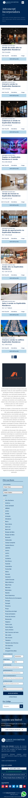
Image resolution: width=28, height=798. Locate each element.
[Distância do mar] (14, 683)
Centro (7, 550)
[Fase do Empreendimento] (14, 678)
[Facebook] (10, 786)
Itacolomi (7, 577)
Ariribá (7, 513)
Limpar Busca (13, 696)
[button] (23, 2)
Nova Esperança (10, 595)
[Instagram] (3, 786)
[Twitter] (13, 786)
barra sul (7, 526)
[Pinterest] (24, 786)
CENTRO (7, 547)
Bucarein (7, 537)
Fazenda (7, 563)
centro (7, 553)
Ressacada (8, 619)
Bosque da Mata (9, 532)
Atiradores (8, 518)
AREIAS (7, 508)
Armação (7, 516)
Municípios (8, 590)
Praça (7, 608)
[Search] (21, 706)
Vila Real (7, 648)
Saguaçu (7, 621)
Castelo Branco (9, 545)
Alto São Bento (9, 500)
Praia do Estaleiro (10, 613)
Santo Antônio (9, 629)
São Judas (8, 635)
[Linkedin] (17, 786)
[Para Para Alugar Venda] (13, 689)
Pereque (7, 600)
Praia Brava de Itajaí (11, 611)
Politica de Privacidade (9, 796)
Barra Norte (8, 524)
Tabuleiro (8, 640)
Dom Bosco (8, 561)
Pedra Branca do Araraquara (13, 598)
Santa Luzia (8, 624)
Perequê (7, 603)
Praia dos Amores (10, 616)
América (7, 503)
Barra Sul (7, 529)
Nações (7, 592)
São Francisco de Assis (11, 632)
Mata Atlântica (9, 582)
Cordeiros (8, 558)
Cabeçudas (8, 540)
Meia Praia (8, 584)
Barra (6, 521)
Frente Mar (8, 569)
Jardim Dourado (9, 579)
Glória (7, 571)
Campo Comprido (10, 542)
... (5, 497)
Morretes (7, 587)
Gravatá (7, 574)
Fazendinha (8, 566)
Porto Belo (12, 45)
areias (7, 511)
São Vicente (8, 637)
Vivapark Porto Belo (11, 650)
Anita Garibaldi (9, 505)
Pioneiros (8, 606)
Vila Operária (9, 645)
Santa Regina (9, 627)
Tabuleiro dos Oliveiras (11, 643)
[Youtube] (6, 786)
